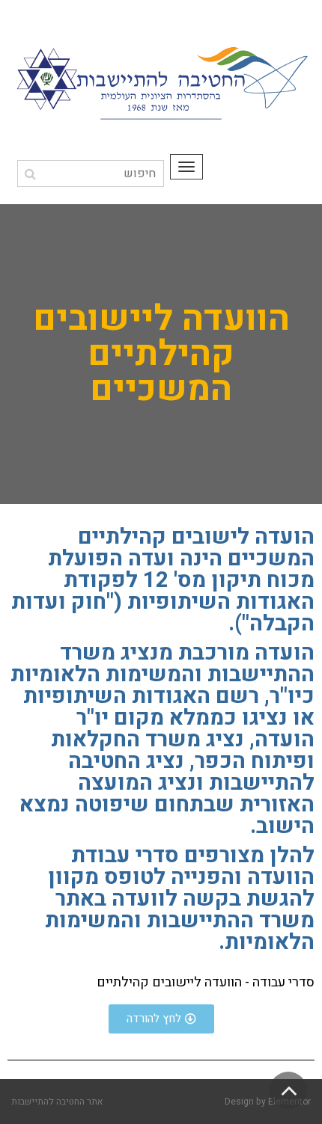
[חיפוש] (30, 174)
